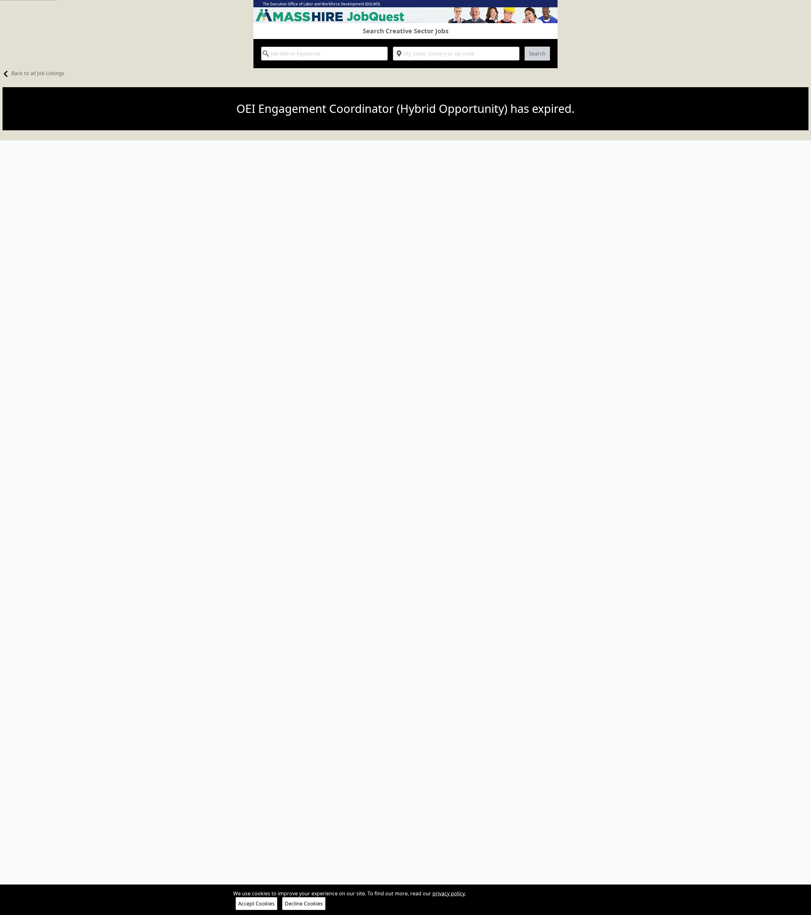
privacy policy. (449, 893)
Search (537, 53)
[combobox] (324, 54)
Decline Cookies (304, 903)
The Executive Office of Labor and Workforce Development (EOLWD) (321, 4)
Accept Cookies (256, 903)
